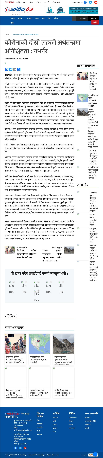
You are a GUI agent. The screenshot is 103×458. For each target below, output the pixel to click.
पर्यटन (55, 424)
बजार (55, 428)
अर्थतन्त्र (55, 417)
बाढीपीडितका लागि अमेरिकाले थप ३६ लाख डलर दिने (38, 359)
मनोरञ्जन (56, 18)
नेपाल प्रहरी (56, 2)
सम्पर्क (87, 428)
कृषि (54, 421)
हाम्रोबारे (87, 417)
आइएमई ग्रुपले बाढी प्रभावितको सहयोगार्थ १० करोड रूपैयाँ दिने (39, 393)
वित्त (54, 431)
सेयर (31, 2)
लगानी (47, 2)
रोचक (71, 424)
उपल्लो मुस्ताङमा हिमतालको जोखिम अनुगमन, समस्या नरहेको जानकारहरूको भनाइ (63, 361)
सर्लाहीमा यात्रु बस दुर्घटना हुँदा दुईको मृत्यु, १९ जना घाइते (94, 235)
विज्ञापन (87, 424)
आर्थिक (20, 18)
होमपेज (13, 18)
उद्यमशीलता (73, 417)
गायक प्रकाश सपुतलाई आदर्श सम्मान (93, 220)
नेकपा (39, 2)
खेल (43, 18)
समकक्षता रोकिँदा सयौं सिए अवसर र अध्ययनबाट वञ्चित (94, 252)
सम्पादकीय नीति (90, 421)
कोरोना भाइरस (21, 2)
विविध (12, 23)
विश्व (49, 18)
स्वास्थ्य (39, 434)
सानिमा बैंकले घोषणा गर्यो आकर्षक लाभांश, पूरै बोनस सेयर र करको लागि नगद (94, 271)
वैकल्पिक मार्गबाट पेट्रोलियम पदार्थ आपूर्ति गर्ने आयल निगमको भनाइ (15, 359)
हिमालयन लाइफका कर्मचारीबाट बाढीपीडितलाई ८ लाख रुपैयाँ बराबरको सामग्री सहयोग (14, 396)
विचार (37, 18)
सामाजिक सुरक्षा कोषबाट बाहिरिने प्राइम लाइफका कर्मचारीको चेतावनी (94, 202)
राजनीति (29, 18)
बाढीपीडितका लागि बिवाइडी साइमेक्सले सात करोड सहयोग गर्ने (63, 393)
